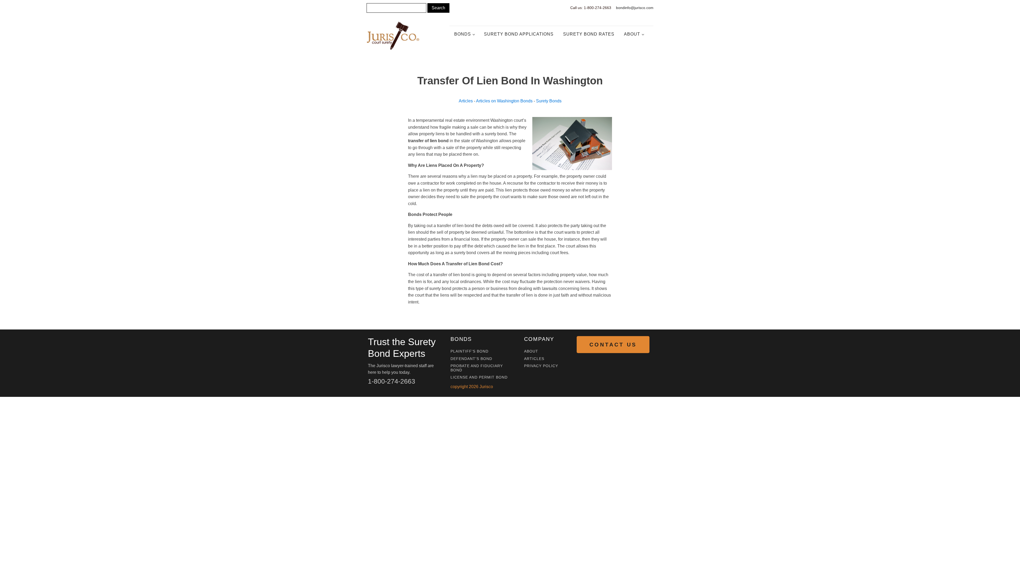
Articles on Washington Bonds (504, 101)
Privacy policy (541, 366)
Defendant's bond (471, 359)
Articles (466, 101)
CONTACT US (613, 345)
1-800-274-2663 (391, 381)
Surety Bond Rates (588, 34)
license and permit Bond (479, 377)
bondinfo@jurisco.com (634, 8)
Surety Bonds (549, 101)
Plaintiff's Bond (469, 351)
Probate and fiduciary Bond (476, 368)
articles (534, 359)
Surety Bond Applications (519, 34)
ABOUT (531, 351)
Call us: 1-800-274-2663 (590, 8)
